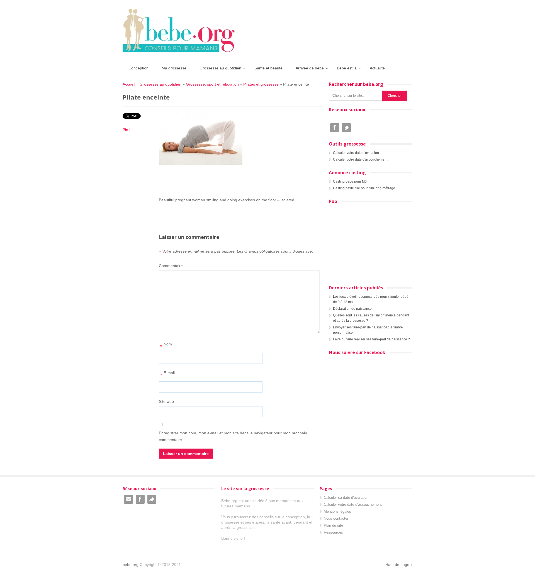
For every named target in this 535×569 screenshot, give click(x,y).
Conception (140, 68)
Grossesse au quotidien (222, 68)
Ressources (333, 532)
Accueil (129, 84)
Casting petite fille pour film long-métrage (364, 188)
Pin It (127, 129)
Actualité (377, 68)
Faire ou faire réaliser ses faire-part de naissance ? (371, 339)
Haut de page (397, 564)
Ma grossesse (176, 68)
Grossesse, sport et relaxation (212, 84)
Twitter (346, 127)
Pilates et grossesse (261, 84)
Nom (166, 345)
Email (128, 499)
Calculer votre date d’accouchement (353, 504)
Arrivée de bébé (312, 68)
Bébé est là (349, 68)
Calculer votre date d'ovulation (356, 153)
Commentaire (171, 265)
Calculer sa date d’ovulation (346, 497)
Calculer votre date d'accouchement (360, 159)
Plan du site (333, 525)
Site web (166, 401)
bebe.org (130, 564)
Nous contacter (336, 518)
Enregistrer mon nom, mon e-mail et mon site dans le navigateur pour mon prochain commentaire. (233, 436)
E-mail (167, 374)
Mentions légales (337, 511)
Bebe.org (181, 30)
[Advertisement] (239, 180)
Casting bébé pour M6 (350, 181)
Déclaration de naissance (352, 309)
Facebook (334, 127)
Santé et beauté (270, 68)
